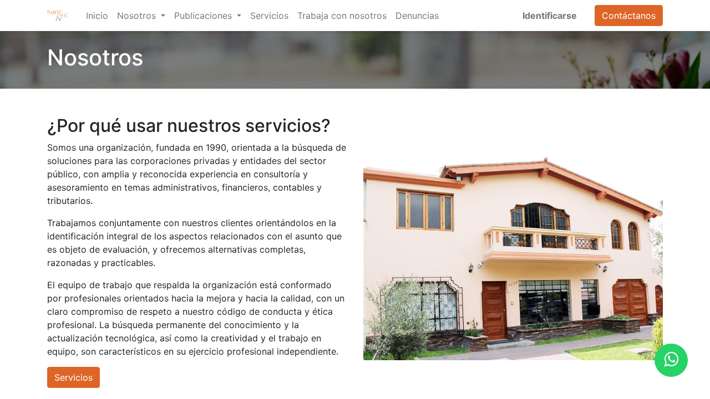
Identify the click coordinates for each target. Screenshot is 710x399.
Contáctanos (629, 15)
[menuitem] (97, 15)
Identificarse (550, 15)
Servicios (73, 377)
